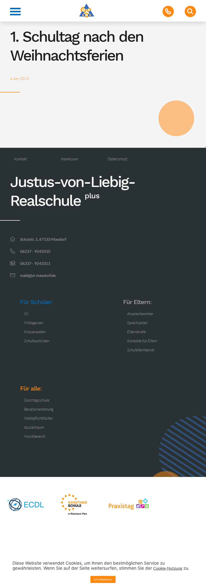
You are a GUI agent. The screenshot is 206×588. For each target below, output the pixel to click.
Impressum (69, 158)
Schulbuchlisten (36, 340)
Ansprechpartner (140, 313)
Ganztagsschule (36, 400)
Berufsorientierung (38, 409)
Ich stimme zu (103, 579)
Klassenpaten (34, 331)
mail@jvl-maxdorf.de (38, 275)
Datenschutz (118, 158)
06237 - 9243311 (35, 263)
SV (26, 313)
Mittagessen (33, 322)
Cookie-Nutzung (167, 568)
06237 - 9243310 (35, 251)
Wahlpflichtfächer (38, 418)
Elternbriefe (136, 331)
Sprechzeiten (137, 322)
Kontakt (20, 158)
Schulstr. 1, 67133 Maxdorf (43, 239)
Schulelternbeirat (140, 349)
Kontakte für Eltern (142, 340)
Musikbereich (34, 436)
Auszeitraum (34, 427)
